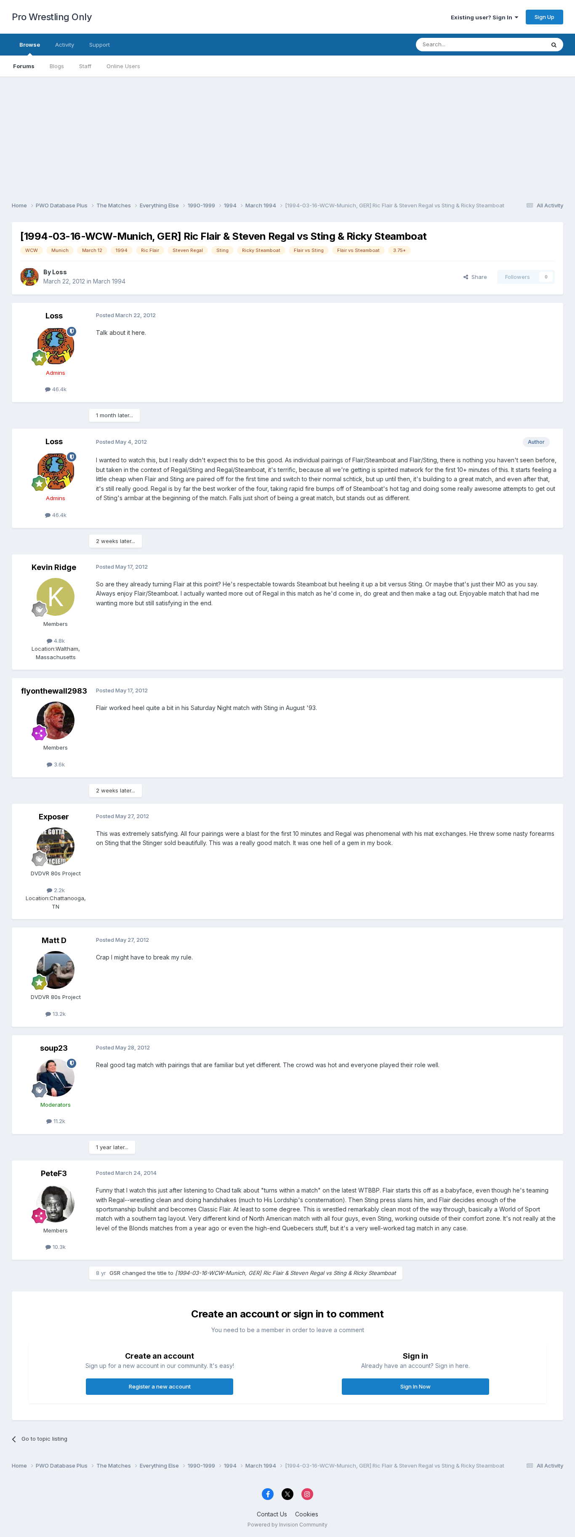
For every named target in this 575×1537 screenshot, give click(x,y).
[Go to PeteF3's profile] (56, 1203)
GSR (114, 1272)
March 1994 (109, 281)
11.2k (58, 1121)
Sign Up (544, 16)
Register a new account (160, 1386)
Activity (64, 44)
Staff (85, 66)
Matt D (54, 940)
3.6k (58, 764)
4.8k (58, 640)
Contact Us (272, 1514)
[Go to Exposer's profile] (56, 846)
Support (99, 44)
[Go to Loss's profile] (29, 277)
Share (477, 276)
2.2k (58, 890)
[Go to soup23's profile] (56, 1078)
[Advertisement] (287, 135)
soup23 (54, 1048)
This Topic (520, 44)
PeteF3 (54, 1173)
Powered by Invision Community (287, 1524)
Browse (29, 44)
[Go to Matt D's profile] (56, 970)
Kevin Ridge (54, 567)
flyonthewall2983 (54, 690)
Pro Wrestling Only (52, 16)
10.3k (58, 1246)
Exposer (54, 816)
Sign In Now (415, 1386)
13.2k (58, 1013)
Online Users (123, 66)
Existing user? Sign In (483, 17)
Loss (59, 272)
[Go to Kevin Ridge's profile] (56, 597)
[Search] (554, 44)
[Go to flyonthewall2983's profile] (56, 720)
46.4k (59, 389)
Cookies (306, 1514)
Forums (24, 66)
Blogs (57, 66)
